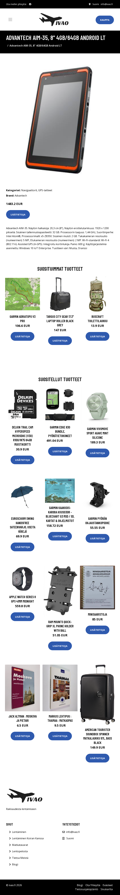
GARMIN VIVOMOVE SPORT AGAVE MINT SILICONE (97, 433)
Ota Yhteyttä (92, 885)
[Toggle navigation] (10, 19)
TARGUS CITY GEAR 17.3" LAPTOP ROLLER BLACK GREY (60, 321)
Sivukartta (107, 889)
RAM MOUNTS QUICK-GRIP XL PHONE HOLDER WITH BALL (60, 626)
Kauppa (104, 19)
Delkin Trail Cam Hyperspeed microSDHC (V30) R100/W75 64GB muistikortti (22, 435)
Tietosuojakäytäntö (86, 889)
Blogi (15, 864)
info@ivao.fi (107, 4)
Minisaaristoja (97, 614)
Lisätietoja (18, 214)
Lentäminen (19, 832)
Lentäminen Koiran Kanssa (28, 838)
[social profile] (30, 4)
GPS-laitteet (45, 190)
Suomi (95, 4)
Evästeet (108, 885)
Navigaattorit (29, 190)
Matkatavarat (20, 845)
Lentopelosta (20, 851)
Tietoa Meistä (20, 858)
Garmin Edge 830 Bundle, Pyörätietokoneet (60, 431)
